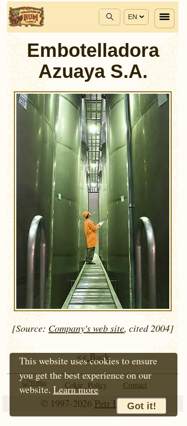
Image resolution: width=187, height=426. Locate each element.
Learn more (75, 389)
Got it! (141, 406)
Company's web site (86, 328)
